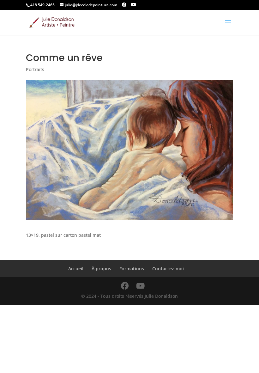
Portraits (35, 69)
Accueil (75, 269)
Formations (131, 269)
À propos (101, 269)
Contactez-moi (168, 269)
